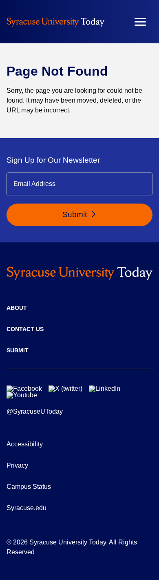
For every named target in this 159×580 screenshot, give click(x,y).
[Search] (116, 21)
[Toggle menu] (140, 22)
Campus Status (29, 486)
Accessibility (25, 444)
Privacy (17, 465)
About (17, 308)
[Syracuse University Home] (55, 22)
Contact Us (25, 329)
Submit (75, 214)
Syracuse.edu (26, 507)
